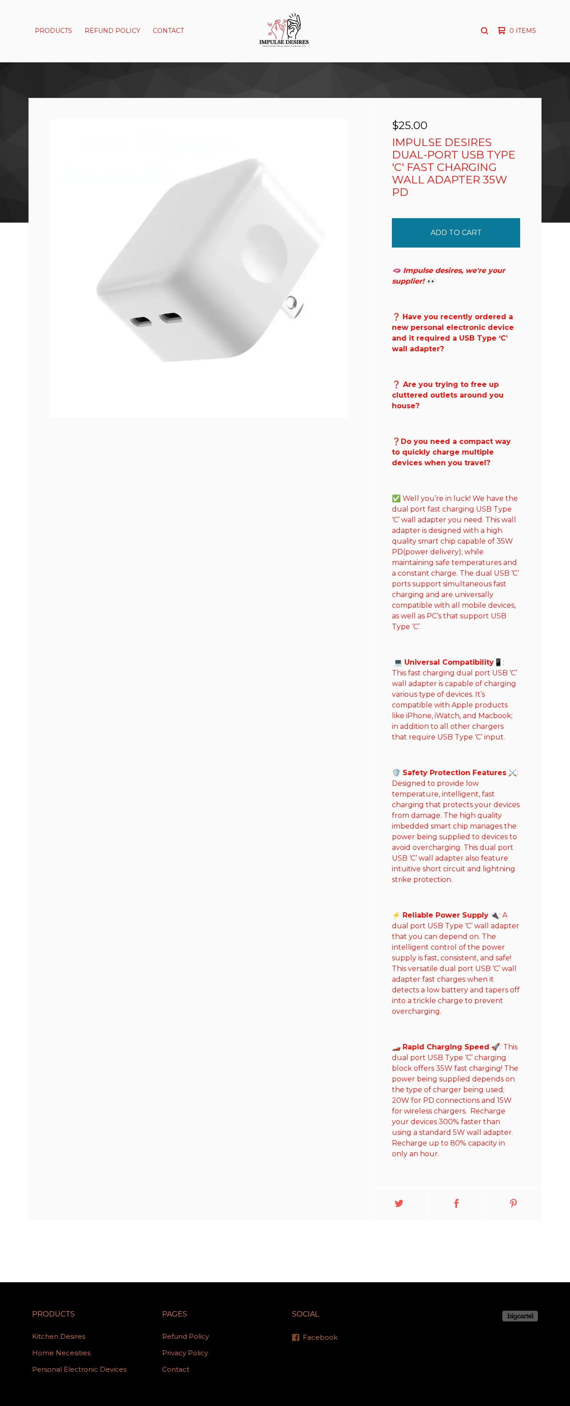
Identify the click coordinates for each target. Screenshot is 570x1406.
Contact (168, 31)
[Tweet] (399, 1204)
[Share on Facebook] (456, 1204)
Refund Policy (112, 31)
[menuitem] (53, 31)
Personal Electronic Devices (79, 1369)
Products (53, 31)
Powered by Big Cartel (520, 1316)
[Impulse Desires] (284, 30)
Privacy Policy (185, 1353)
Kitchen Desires (58, 1336)
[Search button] (484, 30)
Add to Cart (456, 232)
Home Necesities (61, 1353)
